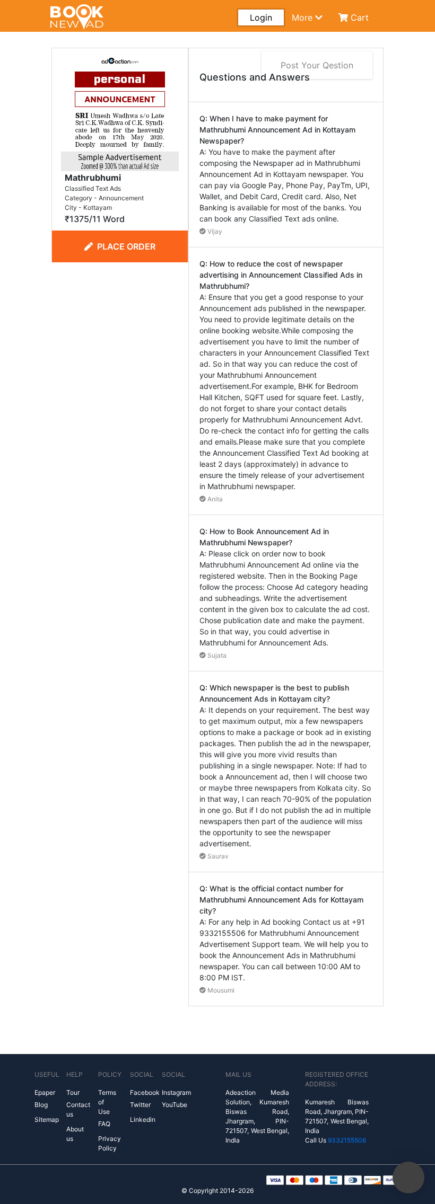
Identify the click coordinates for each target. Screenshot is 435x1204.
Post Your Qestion (317, 65)
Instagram (176, 1092)
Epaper (44, 1092)
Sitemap (46, 1119)
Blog (41, 1105)
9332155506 (347, 1140)
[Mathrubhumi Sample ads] (120, 111)
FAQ (104, 1124)
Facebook (145, 1092)
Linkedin (142, 1119)
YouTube (174, 1105)
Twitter (140, 1105)
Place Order (126, 246)
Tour (73, 1092)
